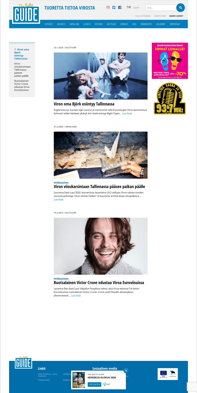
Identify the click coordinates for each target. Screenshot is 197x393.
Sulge (126, 370)
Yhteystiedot (44, 380)
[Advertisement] (27, 144)
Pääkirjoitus (146, 24)
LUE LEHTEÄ (94, 384)
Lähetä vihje (160, 16)
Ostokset (49, 24)
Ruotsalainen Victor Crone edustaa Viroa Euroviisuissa (21, 85)
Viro (134, 24)
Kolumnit (160, 24)
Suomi (136, 7)
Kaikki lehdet (176, 16)
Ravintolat (175, 24)
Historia (99, 24)
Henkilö (124, 24)
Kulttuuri (111, 24)
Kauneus (61, 24)
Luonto (86, 24)
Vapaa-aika (74, 24)
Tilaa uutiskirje (143, 16)
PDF (108, 384)
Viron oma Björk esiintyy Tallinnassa (21, 54)
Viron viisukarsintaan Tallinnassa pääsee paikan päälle (22, 69)
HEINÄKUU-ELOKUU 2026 (102, 377)
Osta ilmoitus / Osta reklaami (47, 375)
